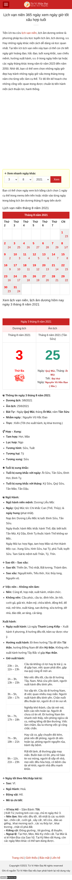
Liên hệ (55, 857)
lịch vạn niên (29, 33)
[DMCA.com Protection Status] (8, 877)
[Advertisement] (36, 130)
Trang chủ (18, 857)
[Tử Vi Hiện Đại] (36, 4)
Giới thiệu (32, 857)
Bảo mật (44, 857)
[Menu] (6, 5)
